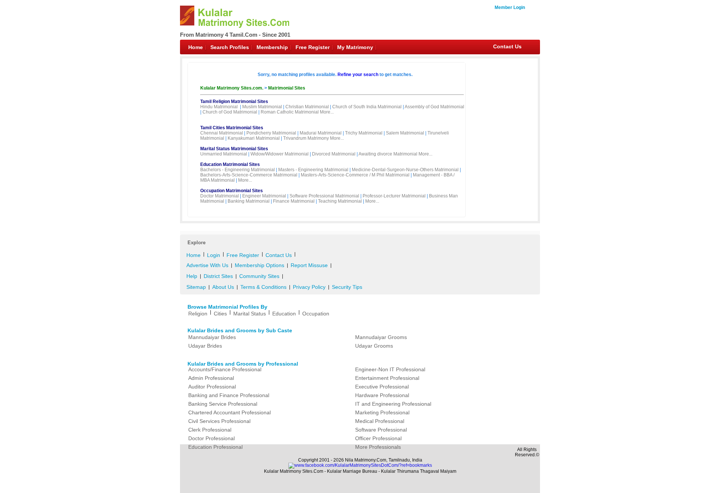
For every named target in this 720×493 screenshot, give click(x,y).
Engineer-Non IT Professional (390, 369)
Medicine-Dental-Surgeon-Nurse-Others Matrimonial (405, 169)
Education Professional (215, 447)
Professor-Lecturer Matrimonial (394, 196)
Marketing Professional (382, 412)
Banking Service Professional (222, 404)
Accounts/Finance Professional (224, 369)
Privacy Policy (309, 287)
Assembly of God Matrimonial (434, 106)
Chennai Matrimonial (221, 133)
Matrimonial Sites (286, 88)
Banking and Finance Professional (228, 395)
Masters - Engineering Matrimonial (313, 169)
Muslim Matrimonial (262, 106)
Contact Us (507, 46)
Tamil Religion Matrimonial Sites (234, 101)
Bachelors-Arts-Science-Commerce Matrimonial (248, 175)
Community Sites (259, 276)
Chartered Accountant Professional (229, 412)
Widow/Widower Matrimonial (279, 154)
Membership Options (259, 265)
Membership (272, 47)
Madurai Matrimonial (321, 133)
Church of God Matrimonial (229, 112)
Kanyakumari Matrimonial (254, 138)
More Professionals (378, 447)
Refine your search (358, 74)
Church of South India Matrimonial (367, 106)
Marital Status (249, 314)
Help (191, 276)
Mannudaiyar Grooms (381, 337)
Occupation (315, 314)
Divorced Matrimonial (334, 154)
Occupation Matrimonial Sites (231, 190)
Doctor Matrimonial (219, 196)
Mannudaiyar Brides (212, 337)
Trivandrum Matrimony (306, 138)
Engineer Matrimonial (264, 196)
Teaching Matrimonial (340, 201)
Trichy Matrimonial (363, 133)
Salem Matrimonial (405, 133)
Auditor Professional (212, 387)
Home (195, 47)
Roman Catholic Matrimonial (290, 112)
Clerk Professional (209, 430)
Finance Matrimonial (294, 201)
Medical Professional (379, 421)
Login (213, 255)
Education (284, 314)
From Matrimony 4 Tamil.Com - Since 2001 (235, 34)
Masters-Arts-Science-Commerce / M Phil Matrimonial (355, 175)
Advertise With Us (207, 265)
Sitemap (196, 287)
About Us (223, 287)
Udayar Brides (205, 346)
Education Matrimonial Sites (230, 164)
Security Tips (347, 287)
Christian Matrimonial (307, 106)
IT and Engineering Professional (393, 404)
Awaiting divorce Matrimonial (387, 154)
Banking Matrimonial (249, 201)
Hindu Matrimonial (219, 106)
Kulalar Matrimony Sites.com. (232, 88)
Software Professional (381, 430)
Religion (197, 314)
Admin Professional (211, 378)
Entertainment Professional (387, 378)
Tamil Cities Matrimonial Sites (231, 127)
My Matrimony (355, 47)
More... (327, 112)
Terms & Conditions (263, 287)
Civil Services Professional (219, 421)
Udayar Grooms (374, 346)
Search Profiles (229, 47)
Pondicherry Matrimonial (271, 133)
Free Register (313, 47)
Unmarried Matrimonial (223, 154)
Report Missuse (309, 265)
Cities (220, 314)
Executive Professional (382, 387)
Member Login (510, 7)
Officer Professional (378, 438)
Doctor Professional (211, 438)
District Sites (218, 276)
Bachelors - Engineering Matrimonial (237, 169)
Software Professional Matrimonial (324, 196)
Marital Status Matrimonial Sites (234, 148)
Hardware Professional (382, 395)
